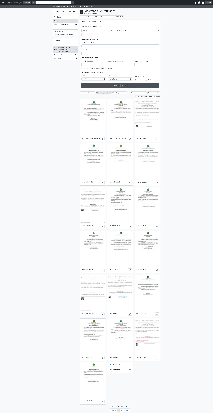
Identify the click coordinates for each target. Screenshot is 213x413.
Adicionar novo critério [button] (90, 35)
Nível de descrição (87, 61)
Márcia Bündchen (65, 28)
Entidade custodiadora (88, 43)
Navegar (26, 2)
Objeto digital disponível (115, 61)
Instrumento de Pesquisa (142, 61)
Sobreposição (140, 80)
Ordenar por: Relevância (138, 93)
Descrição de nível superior (90, 50)
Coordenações (65, 55)
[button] (195, 2)
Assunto (57, 40)
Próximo (126, 410)
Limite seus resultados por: (65, 11)
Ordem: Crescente (153, 93)
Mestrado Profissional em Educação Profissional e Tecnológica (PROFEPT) (65, 49)
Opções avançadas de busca (92, 22)
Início (83, 76)
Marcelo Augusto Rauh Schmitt (65, 35)
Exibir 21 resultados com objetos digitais (148, 96)
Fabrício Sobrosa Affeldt (65, 24)
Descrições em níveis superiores (93, 68)
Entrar (208, 2)
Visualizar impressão (88, 93)
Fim (109, 76)
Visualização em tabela (119, 93)
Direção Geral (65, 31)
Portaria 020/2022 (114, 364)
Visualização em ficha (104, 93)
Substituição (65, 58)
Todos (56, 21)
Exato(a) (150, 80)
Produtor (57, 17)
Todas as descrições (113, 68)
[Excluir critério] (158, 30)
